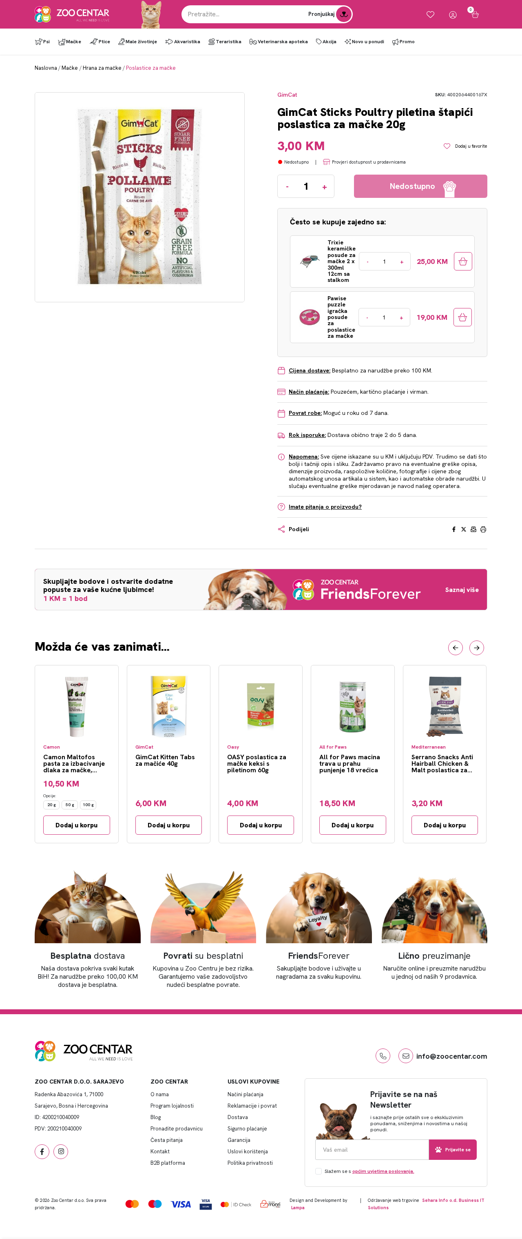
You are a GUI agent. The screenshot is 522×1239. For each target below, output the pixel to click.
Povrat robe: (305, 413)
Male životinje (141, 41)
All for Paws (333, 747)
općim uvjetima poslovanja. (383, 1171)
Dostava (238, 1117)
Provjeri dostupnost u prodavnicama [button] (369, 162)
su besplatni (203, 956)
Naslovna (46, 67)
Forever (318, 956)
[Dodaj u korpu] (463, 261)
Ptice (104, 41)
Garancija (239, 1140)
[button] (455, 648)
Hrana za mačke (102, 67)
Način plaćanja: (309, 391)
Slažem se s (369, 1171)
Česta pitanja (166, 1140)
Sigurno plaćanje (247, 1128)
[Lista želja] (430, 14)
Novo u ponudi (368, 41)
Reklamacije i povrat (252, 1105)
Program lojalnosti (172, 1105)
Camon (51, 747)
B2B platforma (167, 1162)
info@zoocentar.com (451, 1056)
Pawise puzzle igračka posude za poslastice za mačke (341, 317)
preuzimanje (434, 956)
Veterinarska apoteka (283, 41)
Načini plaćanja (245, 1094)
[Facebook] (42, 1151)
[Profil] (453, 14)
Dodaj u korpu (76, 825)
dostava (88, 956)
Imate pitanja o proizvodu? (325, 506)
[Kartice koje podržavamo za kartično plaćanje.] (132, 1203)
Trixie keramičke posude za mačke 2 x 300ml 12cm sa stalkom (341, 261)
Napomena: (304, 456)
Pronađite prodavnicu (176, 1128)
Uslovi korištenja (248, 1151)
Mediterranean (428, 747)
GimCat (287, 95)
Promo (407, 41)
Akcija (329, 41)
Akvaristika (187, 41)
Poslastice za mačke (151, 67)
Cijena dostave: (309, 370)
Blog (155, 1117)
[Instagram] (60, 1151)
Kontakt (160, 1151)
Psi (46, 41)
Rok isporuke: (307, 435)
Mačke (73, 41)
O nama (159, 1094)
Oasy (233, 747)
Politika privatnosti (250, 1162)
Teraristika (228, 41)
